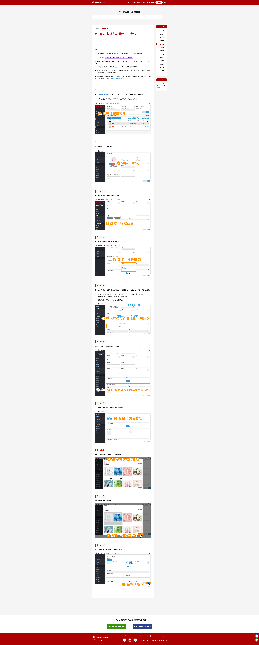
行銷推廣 (162, 60)
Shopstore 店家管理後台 (104, 94)
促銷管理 (162, 47)
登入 (165, 2)
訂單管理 (162, 54)
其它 (162, 74)
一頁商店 (126, 2)
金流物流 (162, 64)
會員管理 (162, 51)
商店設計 (162, 37)
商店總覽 (162, 31)
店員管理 (162, 41)
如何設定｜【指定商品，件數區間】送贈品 (161, 85)
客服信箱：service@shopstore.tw (100, 640)
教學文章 (145, 2)
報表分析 (162, 57)
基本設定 (162, 34)
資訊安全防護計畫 (144, 640)
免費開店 (159, 2)
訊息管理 (162, 67)
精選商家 (139, 2)
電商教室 (151, 2)
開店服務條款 (155, 636)
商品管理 (97, 28)
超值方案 (133, 2)
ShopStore (164, 640)
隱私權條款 (163, 636)
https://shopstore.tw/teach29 (117, 78)
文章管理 (162, 70)
